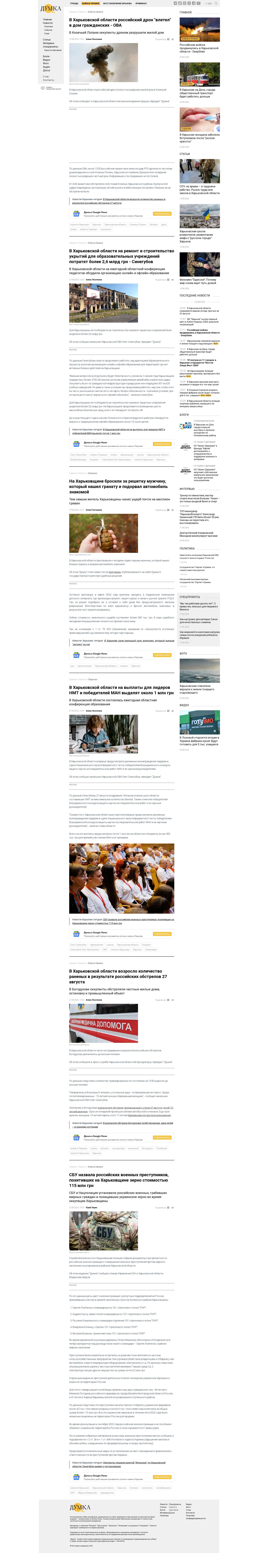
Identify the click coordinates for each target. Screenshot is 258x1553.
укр (206, 3)
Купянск (134, 1488)
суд (72, 666)
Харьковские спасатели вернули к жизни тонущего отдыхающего (200, 342)
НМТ (105, 949)
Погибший (161, 1148)
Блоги (46, 56)
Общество (92, 679)
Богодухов (147, 1148)
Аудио (46, 66)
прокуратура (118, 1148)
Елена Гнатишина (94, 510)
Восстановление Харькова (117, 3)
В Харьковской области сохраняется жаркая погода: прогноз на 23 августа (199, 311)
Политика (48, 26)
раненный (133, 1148)
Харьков (96, 224)
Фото (46, 63)
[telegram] (172, 39)
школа (140, 455)
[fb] (168, 39)
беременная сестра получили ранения (149, 1115)
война (73, 229)
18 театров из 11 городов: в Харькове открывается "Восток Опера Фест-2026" (198, 363)
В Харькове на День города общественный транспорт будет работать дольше (197, 352)
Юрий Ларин (91, 1207)
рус (210, 3)
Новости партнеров (53, 50)
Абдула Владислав (87, 1492)
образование (126, 455)
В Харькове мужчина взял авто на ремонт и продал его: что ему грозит (199, 383)
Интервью (48, 43)
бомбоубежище (78, 459)
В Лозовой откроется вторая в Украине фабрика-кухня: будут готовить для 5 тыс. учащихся (200, 393)
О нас (46, 76)
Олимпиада (151, 949)
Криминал (141, 3)
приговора (115, 572)
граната (124, 666)
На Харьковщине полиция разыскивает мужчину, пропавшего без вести (200, 374)
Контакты (48, 80)
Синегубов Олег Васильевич (116, 459)
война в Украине (88, 229)
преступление (85, 666)
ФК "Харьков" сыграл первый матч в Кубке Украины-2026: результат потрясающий (199, 322)
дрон (163, 224)
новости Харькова (79, 224)
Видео (46, 59)
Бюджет (94, 459)
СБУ (72, 1492)
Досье (46, 70)
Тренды (74, 3)
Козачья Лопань (138, 224)
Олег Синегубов (78, 455)
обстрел (154, 224)
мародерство (107, 1492)
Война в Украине (90, 3)
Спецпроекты (50, 46)
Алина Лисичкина (94, 39)
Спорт (47, 33)
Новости (48, 23)
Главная (47, 19)
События (48, 30)
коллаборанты (163, 1488)
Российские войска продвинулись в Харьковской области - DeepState (200, 333)
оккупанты (106, 229)
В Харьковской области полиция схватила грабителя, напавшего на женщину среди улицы (200, 404)
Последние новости (195, 295)
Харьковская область (115, 224)
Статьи (47, 39)
